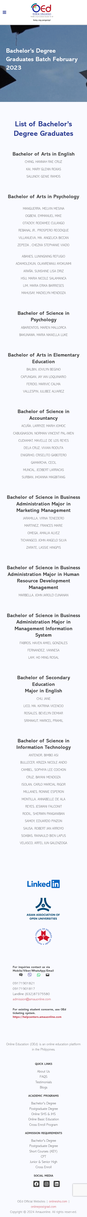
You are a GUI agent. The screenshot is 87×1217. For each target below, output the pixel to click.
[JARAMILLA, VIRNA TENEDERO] (43, 518)
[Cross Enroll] (43, 1167)
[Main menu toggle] (4, 12)
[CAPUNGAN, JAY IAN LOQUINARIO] (43, 377)
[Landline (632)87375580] (31, 994)
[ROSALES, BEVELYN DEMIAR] (43, 713)
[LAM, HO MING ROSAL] (43, 658)
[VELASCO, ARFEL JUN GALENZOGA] (43, 843)
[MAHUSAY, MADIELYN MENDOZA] (43, 293)
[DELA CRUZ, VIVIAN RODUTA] (43, 448)
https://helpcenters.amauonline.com (37, 1017)
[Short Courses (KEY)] (43, 1151)
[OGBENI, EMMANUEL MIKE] (43, 216)
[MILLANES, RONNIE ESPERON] (43, 792)
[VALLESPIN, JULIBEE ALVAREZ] (43, 392)
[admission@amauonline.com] (32, 999)
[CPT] (43, 1156)
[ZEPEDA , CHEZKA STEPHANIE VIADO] (43, 245)
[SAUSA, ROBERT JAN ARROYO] (43, 829)
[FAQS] (43, 1077)
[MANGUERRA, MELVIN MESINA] (43, 209)
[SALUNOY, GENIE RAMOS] (43, 177)
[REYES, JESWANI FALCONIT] (43, 807)
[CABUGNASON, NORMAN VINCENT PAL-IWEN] (43, 433)
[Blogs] (43, 1087)
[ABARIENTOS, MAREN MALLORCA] (43, 328)
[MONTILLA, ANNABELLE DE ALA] (43, 799)
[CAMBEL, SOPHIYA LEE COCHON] (43, 770)
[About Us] (43, 1072)
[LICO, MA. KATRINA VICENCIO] (43, 706)
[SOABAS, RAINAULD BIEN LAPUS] (43, 836)
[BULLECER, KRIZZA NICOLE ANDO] (43, 763)
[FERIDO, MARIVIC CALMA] (43, 384)
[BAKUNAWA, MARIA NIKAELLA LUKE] (43, 335)
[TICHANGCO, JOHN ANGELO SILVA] (44, 540)
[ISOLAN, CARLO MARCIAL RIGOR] (43, 785)
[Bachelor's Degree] (43, 1103)
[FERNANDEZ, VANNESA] (43, 650)
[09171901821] (24, 983)
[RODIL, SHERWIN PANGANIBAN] (43, 814)
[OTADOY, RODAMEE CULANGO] (44, 223)
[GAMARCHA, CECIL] (43, 463)
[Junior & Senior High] (43, 1162)
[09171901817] (24, 989)
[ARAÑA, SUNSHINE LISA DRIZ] (43, 271)
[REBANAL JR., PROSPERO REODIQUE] (43, 230)
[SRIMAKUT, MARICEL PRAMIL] (43, 721)
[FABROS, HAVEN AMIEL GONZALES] (44, 643)
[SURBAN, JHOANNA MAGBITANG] (43, 477)
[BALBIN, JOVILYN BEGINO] (44, 370)
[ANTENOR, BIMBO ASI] (43, 755)
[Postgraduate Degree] (43, 1109)
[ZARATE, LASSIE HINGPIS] (43, 548)
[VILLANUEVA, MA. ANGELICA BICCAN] (44, 238)
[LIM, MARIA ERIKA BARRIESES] (43, 286)
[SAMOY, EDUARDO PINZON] (43, 821)
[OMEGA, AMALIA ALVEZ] (44, 533)
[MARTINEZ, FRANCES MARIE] (43, 526)
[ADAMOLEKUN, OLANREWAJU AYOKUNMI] (43, 264)
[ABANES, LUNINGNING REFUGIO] (43, 257)
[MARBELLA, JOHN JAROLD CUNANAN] (43, 595)
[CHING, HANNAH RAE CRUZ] (43, 162)
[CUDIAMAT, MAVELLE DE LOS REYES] (43, 441)
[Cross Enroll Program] (43, 1125)
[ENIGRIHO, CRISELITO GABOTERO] (44, 455)
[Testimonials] (43, 1082)
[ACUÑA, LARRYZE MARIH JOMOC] (43, 426)
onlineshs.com (58, 1201)
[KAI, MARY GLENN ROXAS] (43, 169)
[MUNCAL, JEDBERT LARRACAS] (43, 470)
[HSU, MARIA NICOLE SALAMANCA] (43, 278)
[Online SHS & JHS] (43, 1114)
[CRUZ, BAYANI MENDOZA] (43, 777)
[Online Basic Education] (43, 1119)
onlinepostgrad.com (43, 1207)
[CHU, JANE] (44, 699)
